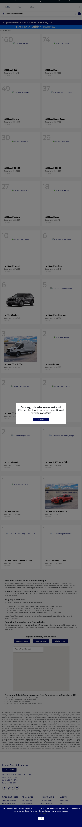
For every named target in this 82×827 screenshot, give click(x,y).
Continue (41, 419)
